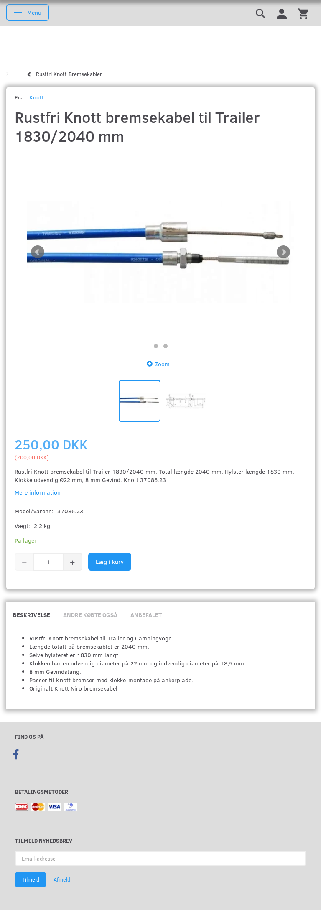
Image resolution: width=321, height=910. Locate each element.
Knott (36, 97)
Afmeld (62, 879)
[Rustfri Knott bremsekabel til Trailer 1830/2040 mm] (160, 252)
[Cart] (303, 13)
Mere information (38, 492)
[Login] (281, 13)
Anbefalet (146, 615)
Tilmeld (30, 879)
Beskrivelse (31, 615)
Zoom (162, 364)
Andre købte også (90, 615)
